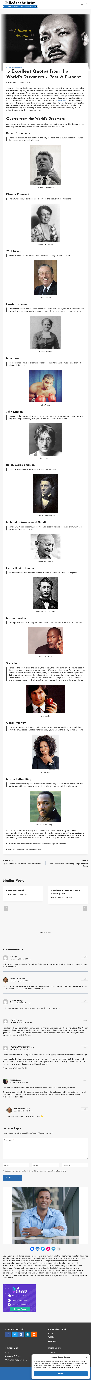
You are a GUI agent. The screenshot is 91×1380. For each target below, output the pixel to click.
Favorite (9, 67)
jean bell (14, 1000)
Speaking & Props (13, 1356)
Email (36, 1165)
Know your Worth (15, 891)
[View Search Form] (86, 4)
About (50, 1333)
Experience (52, 1341)
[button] (86, 1357)
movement (62, 100)
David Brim (12, 82)
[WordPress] (28, 1334)
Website (66, 1165)
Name (7, 1165)
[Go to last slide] (6, 908)
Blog (7, 1352)
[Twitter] (15, 1334)
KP (11, 956)
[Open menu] (82, 4)
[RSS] (34, 1334)
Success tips (19, 67)
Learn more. (8, 1278)
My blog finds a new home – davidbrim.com (22, 862)
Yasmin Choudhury (20, 1046)
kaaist (13, 1080)
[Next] (85, 908)
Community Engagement (16, 1360)
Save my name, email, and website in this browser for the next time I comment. (35, 1171)
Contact (51, 1352)
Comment (9, 1140)
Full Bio (51, 1337)
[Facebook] (8, 1334)
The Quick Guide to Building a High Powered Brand (69, 863)
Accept (60, 1373)
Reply (85, 957)
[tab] (41, 932)
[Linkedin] (21, 1334)
